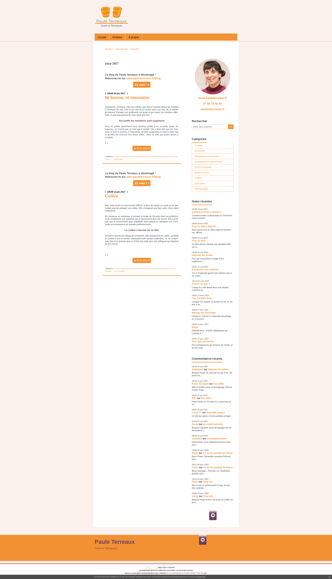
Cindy (195, 496)
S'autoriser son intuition (205, 269)
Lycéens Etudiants (203, 167)
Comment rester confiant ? (207, 212)
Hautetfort (171, 567)
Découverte (200, 151)
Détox (195, 327)
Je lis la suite (140, 148)
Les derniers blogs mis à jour (147, 570)
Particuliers (166, 268)
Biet (194, 398)
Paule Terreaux (200, 383)
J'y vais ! (140, 84)
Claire (195, 467)
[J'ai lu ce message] (329, 577)
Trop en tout (198, 240)
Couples (117, 156)
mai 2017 (109, 49)
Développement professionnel (151, 156)
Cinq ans (208, 481)
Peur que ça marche (203, 341)
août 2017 (135, 49)
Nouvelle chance (215, 412)
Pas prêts (218, 383)
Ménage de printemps (204, 312)
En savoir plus (201, 577)
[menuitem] (102, 37)
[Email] (213, 515)
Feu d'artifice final (202, 298)
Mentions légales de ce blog (150, 573)
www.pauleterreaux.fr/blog (143, 78)
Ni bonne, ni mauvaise (127, 97)
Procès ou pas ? (201, 284)
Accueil (102, 37)
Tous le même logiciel (204, 226)
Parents (198, 178)
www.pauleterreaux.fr (212, 98)
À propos (134, 37)
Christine (197, 438)
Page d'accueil (121, 49)
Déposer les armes (202, 255)
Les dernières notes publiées (166, 570)
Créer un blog (162, 567)
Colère (111, 196)
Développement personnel (130, 156)
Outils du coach (167, 156)
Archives (117, 37)
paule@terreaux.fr (213, 109)
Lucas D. (197, 412)
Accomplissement (213, 424)
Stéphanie (197, 369)
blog (205, 573)
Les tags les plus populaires (184, 570)
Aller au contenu (8, 2)
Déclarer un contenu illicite (132, 573)
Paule (195, 424)
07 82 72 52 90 (212, 103)
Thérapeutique (201, 189)
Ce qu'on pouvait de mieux (218, 453)
